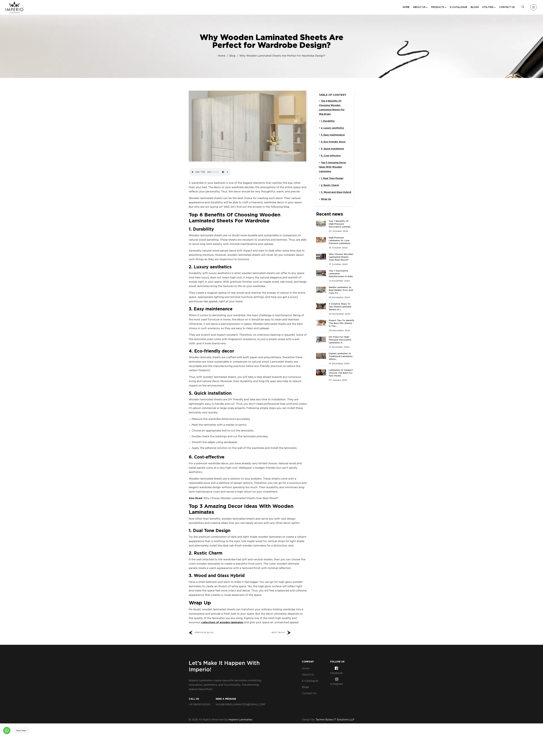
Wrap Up (326, 199)
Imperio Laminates (240, 720)
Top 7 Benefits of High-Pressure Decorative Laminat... (340, 224)
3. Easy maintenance (333, 135)
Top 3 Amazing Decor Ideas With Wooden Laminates (332, 167)
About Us (308, 675)
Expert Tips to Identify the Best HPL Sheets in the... (341, 323)
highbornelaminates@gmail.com (240, 704)
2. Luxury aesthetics (332, 128)
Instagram (336, 684)
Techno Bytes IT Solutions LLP (334, 720)
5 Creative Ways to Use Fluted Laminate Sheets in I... (340, 307)
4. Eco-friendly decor (333, 142)
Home (406, 7)
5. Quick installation (332, 149)
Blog (232, 56)
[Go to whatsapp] (6, 730)
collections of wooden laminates (222, 622)
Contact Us (507, 7)
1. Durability (328, 121)
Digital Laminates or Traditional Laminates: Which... (341, 356)
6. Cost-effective (331, 156)
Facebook (336, 673)
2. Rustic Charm (330, 185)
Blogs (475, 7)
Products (437, 7)
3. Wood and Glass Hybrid (336, 192)
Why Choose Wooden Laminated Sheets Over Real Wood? (240, 498)
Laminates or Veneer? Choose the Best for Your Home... (341, 373)
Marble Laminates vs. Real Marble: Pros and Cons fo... (341, 290)
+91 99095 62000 (199, 704)
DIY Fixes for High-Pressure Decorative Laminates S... (340, 340)
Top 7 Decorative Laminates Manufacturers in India (341, 273)
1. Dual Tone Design (332, 178)
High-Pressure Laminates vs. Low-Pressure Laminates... (340, 240)
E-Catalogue (458, 7)
